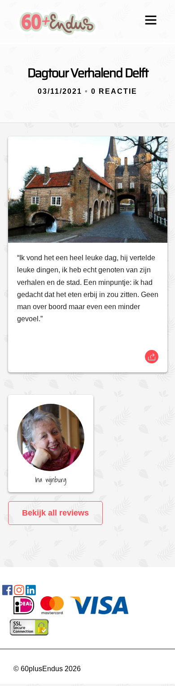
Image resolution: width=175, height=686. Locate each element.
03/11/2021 (60, 91)
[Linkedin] (31, 591)
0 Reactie (114, 91)
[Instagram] (19, 591)
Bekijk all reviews (55, 512)
